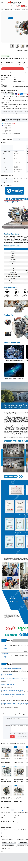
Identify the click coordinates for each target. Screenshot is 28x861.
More (2, 851)
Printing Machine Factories (7, 839)
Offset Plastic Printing (23, 842)
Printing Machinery (17, 9)
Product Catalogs (19, 810)
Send (12, 736)
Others (14, 817)
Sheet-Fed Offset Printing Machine (9, 833)
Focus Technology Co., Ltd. (16, 855)
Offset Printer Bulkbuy (6, 848)
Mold (2, 817)
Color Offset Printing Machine (8, 845)
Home (2, 9)
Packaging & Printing (8, 9)
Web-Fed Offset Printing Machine (9, 829)
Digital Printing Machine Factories (9, 842)
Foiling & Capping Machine (18, 815)
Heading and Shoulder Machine (7, 815)
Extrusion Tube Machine (6, 812)
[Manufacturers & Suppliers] (14, 2)
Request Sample (23, 71)
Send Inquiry (13, 68)
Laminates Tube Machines (18, 812)
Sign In (3, 133)
